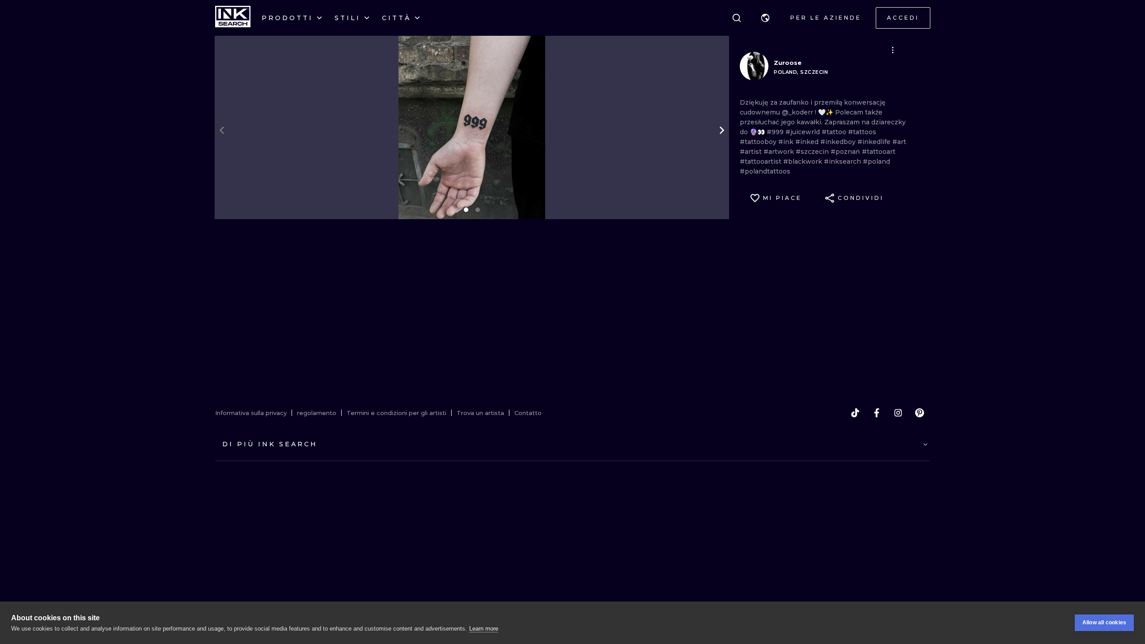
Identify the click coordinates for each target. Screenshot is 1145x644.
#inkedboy (838, 142)
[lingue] (765, 18)
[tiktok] (855, 413)
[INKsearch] (233, 17)
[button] (765, 18)
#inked (807, 142)
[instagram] (898, 413)
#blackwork (803, 161)
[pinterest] (919, 413)
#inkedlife (874, 142)
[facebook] (876, 413)
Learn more (483, 628)
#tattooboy (759, 142)
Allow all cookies (1104, 622)
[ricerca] (736, 18)
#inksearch (843, 161)
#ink (786, 142)
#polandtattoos (765, 171)
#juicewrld (803, 132)
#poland (876, 161)
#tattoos (862, 132)
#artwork (779, 152)
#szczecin (813, 152)
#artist (751, 152)
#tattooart (878, 152)
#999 (776, 132)
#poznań (846, 152)
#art (899, 142)
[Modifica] (892, 50)
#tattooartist (761, 161)
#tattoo (835, 132)
